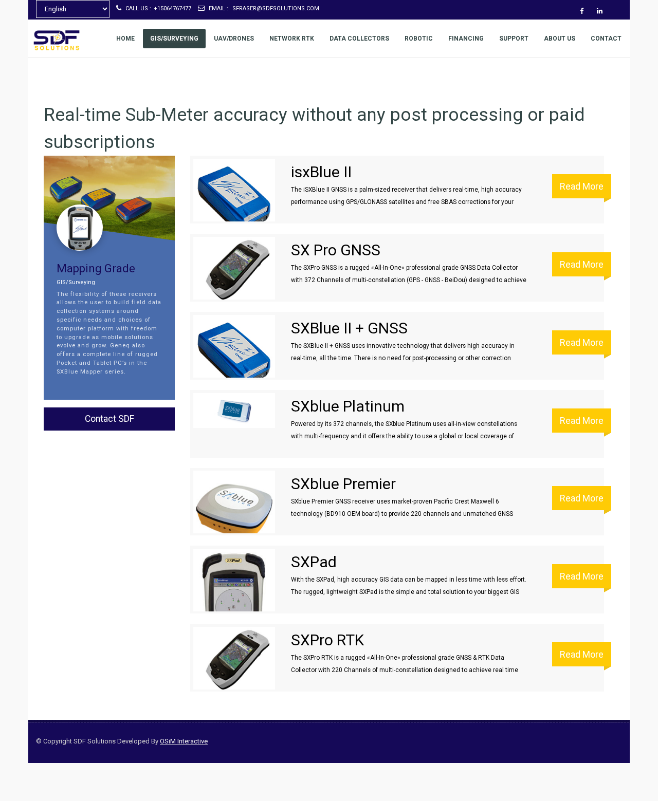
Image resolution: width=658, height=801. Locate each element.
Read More (582, 186)
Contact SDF (109, 419)
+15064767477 (158, 8)
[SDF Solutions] (51, 40)
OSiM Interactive (184, 741)
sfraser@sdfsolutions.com (264, 8)
